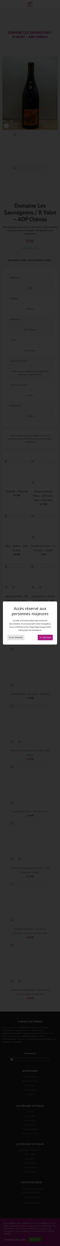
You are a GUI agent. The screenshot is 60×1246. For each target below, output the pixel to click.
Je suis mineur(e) (16, 637)
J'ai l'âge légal (45, 637)
